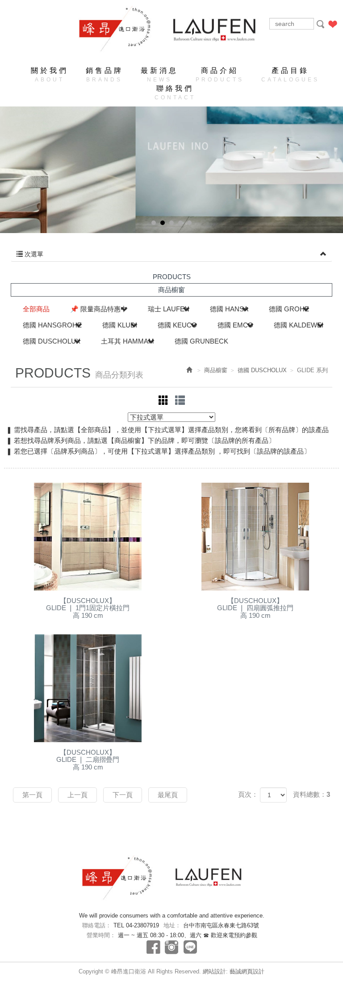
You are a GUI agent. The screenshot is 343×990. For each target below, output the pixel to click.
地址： (172, 925)
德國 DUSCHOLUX (51, 341)
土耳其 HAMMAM (127, 341)
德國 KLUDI (119, 325)
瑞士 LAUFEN (168, 309)
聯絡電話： (96, 925)
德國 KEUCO (177, 325)
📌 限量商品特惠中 (98, 309)
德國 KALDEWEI (298, 325)
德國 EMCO (235, 325)
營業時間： (101, 935)
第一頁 (32, 795)
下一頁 (123, 795)
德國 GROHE (289, 309)
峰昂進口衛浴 (122, 29)
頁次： (248, 794)
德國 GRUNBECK (201, 341)
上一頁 (77, 795)
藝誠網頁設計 (247, 971)
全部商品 (36, 309)
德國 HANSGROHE (52, 325)
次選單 (33, 254)
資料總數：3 (311, 794)
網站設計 (214, 971)
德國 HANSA (229, 309)
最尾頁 (168, 795)
